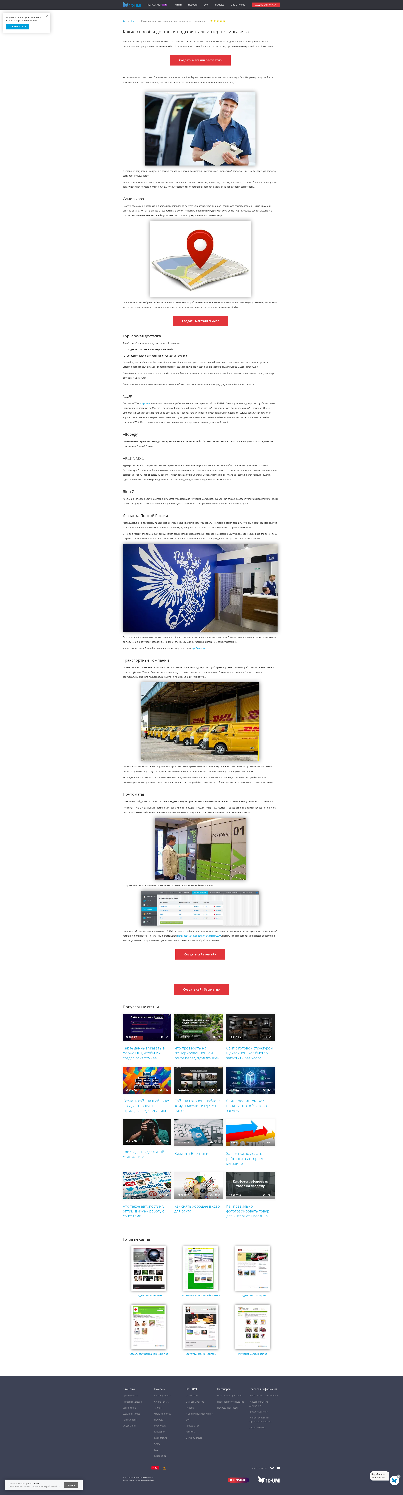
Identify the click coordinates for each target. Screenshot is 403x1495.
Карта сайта (160, 1455)
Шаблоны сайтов (131, 1413)
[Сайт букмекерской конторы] (200, 1349)
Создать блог (129, 1425)
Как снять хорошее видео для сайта (197, 1208)
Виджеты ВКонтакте (191, 1153)
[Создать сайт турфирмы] (252, 1290)
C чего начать (238, 4)
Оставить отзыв (194, 1437)
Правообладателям (258, 1411)
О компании (192, 1395)
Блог (206, 4)
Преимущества (130, 1395)
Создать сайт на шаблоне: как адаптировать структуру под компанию (146, 1105)
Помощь (219, 4)
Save (157, 1468)
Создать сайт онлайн (266, 4)
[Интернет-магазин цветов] (252, 1349)
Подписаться (17, 26)
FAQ (156, 1449)
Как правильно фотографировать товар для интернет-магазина (247, 1210)
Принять (71, 1485)
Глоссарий (159, 1431)
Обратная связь (257, 1427)
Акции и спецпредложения (199, 1413)
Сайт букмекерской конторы (200, 1353)
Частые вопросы (162, 1413)
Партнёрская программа (229, 1395)
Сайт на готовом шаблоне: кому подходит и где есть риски (198, 1105)
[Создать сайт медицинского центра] (148, 1349)
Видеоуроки (160, 1425)
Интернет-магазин (132, 1401)
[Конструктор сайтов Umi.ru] (124, 21)
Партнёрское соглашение (230, 1401)
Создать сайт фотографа (149, 1295)
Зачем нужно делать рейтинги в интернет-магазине (245, 1158)
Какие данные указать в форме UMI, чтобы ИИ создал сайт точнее (144, 1052)
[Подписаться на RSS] (164, 1467)
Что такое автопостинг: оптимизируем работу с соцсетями (143, 1210)
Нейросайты (154, 5)
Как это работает (162, 1395)
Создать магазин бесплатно (200, 60)
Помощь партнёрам (227, 1407)
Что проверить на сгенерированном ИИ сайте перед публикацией (196, 1052)
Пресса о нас (192, 1425)
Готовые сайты (130, 1419)
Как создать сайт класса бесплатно (201, 1295)
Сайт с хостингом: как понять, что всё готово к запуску (248, 1105)
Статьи (157, 1443)
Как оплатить (160, 1437)
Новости (193, 4)
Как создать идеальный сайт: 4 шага (143, 1154)
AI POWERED (239, 1480)
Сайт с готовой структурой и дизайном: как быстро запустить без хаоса (249, 1052)
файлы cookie (32, 1483)
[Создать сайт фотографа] (148, 1290)
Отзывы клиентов (195, 1401)
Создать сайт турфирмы (253, 1295)
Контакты (190, 1431)
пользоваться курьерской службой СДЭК (199, 935)
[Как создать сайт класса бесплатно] (200, 1290)
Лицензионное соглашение (263, 1395)
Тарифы (178, 4)
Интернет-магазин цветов (252, 1353)
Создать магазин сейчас (200, 321)
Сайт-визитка (129, 1407)
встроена (145, 403)
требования (198, 648)
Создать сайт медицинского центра (148, 1353)
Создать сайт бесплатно (201, 989)
